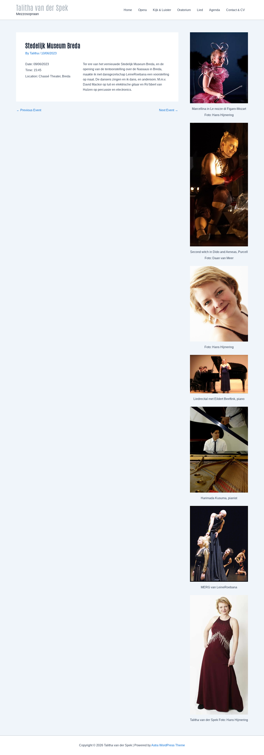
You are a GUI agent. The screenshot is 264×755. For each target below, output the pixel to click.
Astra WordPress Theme (168, 745)
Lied (200, 10)
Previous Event (28, 110)
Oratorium (184, 10)
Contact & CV (235, 10)
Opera (142, 10)
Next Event (168, 110)
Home (128, 10)
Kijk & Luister (162, 10)
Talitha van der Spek (42, 7)
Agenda (214, 10)
